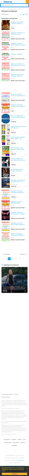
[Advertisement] (14, 312)
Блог (24, 439)
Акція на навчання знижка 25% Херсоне (18, 127)
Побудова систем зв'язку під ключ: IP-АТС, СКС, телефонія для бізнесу (18, 181)
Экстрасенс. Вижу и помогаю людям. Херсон (18, 94)
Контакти (22, 442)
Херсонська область (5, 397)
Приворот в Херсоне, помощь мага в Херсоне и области (18, 106)
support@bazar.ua (20, 460)
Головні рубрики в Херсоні (7, 394)
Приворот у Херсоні (16, 54)
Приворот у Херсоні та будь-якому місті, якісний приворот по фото (18, 65)
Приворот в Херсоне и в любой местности (18, 33)
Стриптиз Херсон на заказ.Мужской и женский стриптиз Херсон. (18, 160)
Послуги (16, 394)
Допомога (14, 445)
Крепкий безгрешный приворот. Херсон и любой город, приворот (18, 76)
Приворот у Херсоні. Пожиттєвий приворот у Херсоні (18, 224)
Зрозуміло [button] (14, 473)
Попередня (7, 254)
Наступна (22, 254)
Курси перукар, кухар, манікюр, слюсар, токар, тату (18, 149)
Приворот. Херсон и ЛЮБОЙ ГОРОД (16, 202)
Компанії (14, 439)
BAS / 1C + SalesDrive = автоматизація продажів (18, 116)
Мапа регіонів (7, 442)
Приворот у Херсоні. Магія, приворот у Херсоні (18, 44)
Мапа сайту (16, 442)
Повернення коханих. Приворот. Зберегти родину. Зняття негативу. (18, 23)
